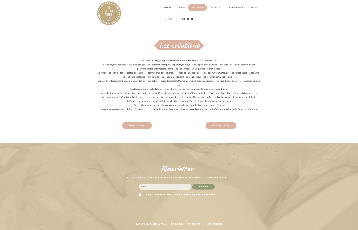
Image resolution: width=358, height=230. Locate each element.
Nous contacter (137, 125)
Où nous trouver (221, 125)
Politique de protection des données (187, 224)
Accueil (168, 19)
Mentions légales (214, 224)
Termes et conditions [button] (173, 194)
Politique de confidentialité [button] (201, 194)
